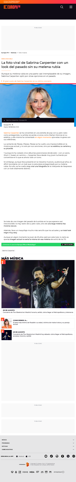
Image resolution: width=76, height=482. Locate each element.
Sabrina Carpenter (11, 133)
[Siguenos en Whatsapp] (73, 457)
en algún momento (43, 137)
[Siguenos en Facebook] (62, 457)
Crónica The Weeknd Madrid (11, 1)
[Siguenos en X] (68, 457)
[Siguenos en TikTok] (51, 457)
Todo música (23, 53)
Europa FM (5, 53)
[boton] (56, 440)
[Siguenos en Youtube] (45, 457)
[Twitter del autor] (12, 125)
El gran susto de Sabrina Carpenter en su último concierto (27, 81)
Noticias (14, 53)
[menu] (71, 6)
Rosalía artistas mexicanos (11, 2)
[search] (61, 7)
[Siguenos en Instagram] (57, 457)
